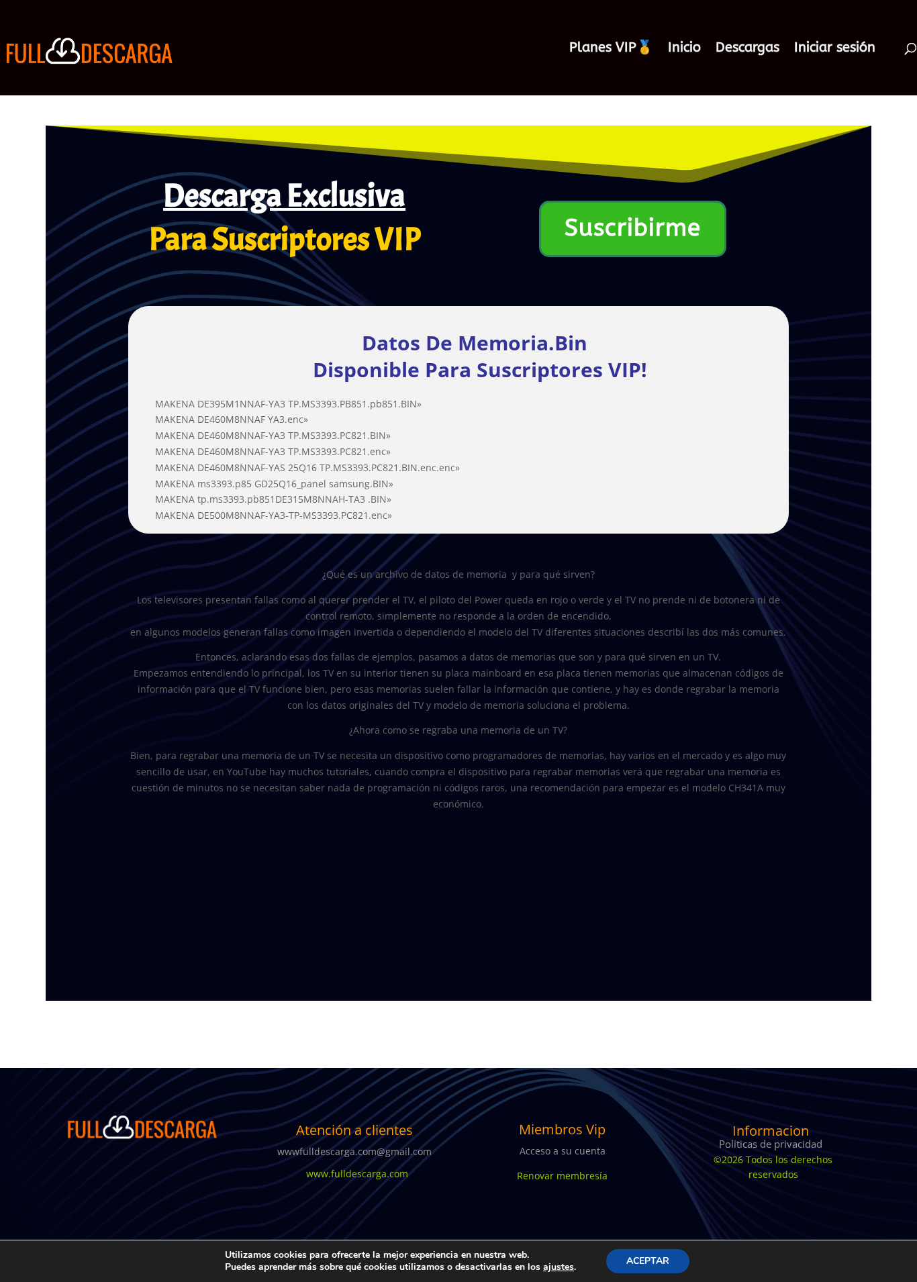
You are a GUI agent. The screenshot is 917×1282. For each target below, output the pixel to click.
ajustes (558, 1267)
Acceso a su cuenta (563, 1150)
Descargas (747, 49)
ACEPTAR (647, 1260)
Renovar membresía (562, 1175)
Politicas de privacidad (770, 1143)
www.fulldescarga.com (354, 1173)
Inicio (684, 49)
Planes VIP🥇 (611, 49)
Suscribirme (633, 228)
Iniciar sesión (834, 49)
